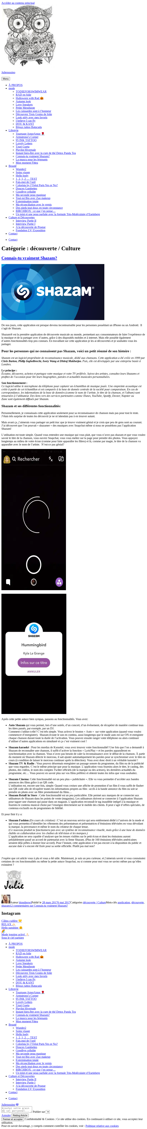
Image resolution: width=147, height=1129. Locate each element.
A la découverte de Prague (31, 227)
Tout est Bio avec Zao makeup (33, 198)
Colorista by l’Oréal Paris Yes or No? (37, 185)
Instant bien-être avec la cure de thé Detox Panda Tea (46, 153)
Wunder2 (21, 169)
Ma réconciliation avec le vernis (34, 204)
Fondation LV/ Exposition (30, 230)
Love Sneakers (24, 104)
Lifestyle (13, 130)
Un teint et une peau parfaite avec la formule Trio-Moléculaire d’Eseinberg (58, 214)
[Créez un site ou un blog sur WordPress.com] (17, 1104)
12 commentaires (39, 905)
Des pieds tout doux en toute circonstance (39, 207)
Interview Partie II (26, 220)
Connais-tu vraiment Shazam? (33, 156)
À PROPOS (16, 85)
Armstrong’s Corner (27, 136)
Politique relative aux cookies (102, 1125)
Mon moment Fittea (27, 162)
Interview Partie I (25, 223)
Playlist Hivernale (26, 149)
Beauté (12, 165)
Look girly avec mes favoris (31, 117)
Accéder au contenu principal (18, 2)
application (124, 902)
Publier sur (39, 1111)
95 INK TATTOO (26, 140)
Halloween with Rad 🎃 (30, 98)
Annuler (6, 1115)
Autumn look (23, 101)
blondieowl (25, 902)
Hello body (22, 175)
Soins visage (23, 172)
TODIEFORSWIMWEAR (31, 91)
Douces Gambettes (26, 188)
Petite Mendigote (25, 107)
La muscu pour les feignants (32, 159)
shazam (5, 905)
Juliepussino (8, 72)
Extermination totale (27, 201)
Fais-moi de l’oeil (25, 182)
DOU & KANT (25, 123)
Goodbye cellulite (26, 191)
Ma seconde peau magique (31, 194)
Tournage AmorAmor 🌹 (30, 133)
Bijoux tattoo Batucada (29, 127)
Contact (13, 233)
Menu (6, 78)
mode (12, 88)
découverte (137, 902)
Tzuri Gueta (22, 146)
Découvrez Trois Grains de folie (34, 114)
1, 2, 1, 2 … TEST (26, 178)
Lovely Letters (24, 143)
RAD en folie (23, 94)
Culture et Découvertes (22, 217)
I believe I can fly (25, 120)
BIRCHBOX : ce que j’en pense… (36, 211)
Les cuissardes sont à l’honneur (33, 111)
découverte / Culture (94, 902)
